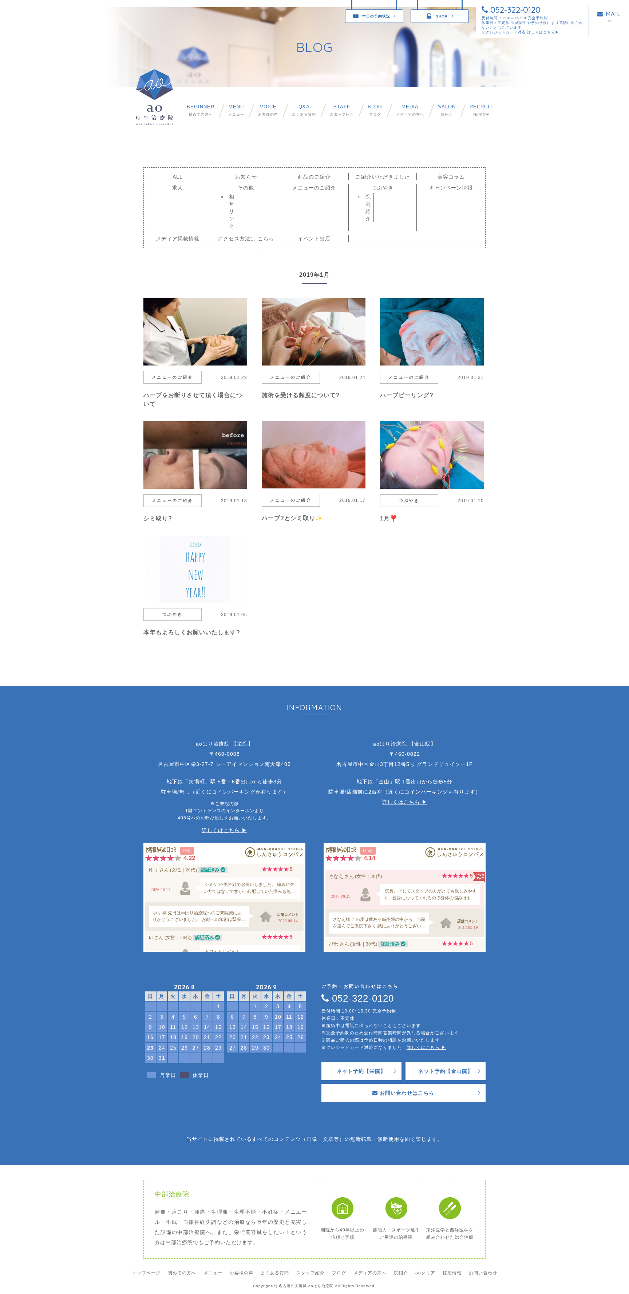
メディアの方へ (410, 110)
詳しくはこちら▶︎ (543, 32)
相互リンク (231, 211)
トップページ (146, 1272)
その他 (246, 188)
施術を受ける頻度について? (301, 395)
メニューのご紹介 (314, 188)
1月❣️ (388, 518)
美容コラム (451, 177)
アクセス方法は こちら (246, 238)
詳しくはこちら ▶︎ (224, 830)
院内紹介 (368, 207)
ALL (178, 177)
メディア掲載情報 (177, 238)
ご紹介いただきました (382, 177)
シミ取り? (157, 518)
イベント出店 (314, 238)
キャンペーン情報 (451, 188)
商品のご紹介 (314, 177)
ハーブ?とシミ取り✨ (292, 518)
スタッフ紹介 (342, 110)
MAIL (612, 13)
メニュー (236, 110)
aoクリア (425, 1272)
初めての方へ (200, 110)
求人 (177, 188)
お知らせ (246, 177)
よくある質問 (304, 110)
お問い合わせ (483, 1272)
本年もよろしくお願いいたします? (191, 632)
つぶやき (382, 188)
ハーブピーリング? (407, 395)
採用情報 (481, 110)
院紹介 (447, 110)
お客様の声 (268, 110)
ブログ (375, 110)
